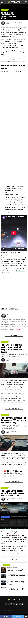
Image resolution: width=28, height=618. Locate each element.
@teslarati (4, 587)
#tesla (7, 590)
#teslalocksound (18, 590)
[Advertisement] (14, 291)
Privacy (23, 610)
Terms (17, 610)
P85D (13, 309)
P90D (17, 309)
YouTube (17, 252)
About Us (12, 608)
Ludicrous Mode (6, 309)
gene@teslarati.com (19, 329)
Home (6, 608)
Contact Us (20, 608)
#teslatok (11, 590)
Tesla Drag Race (6, 311)
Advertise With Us (9, 610)
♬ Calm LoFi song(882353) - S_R (9, 591)
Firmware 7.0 (14, 308)
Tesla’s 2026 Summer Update (9, 380)
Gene (8, 23)
